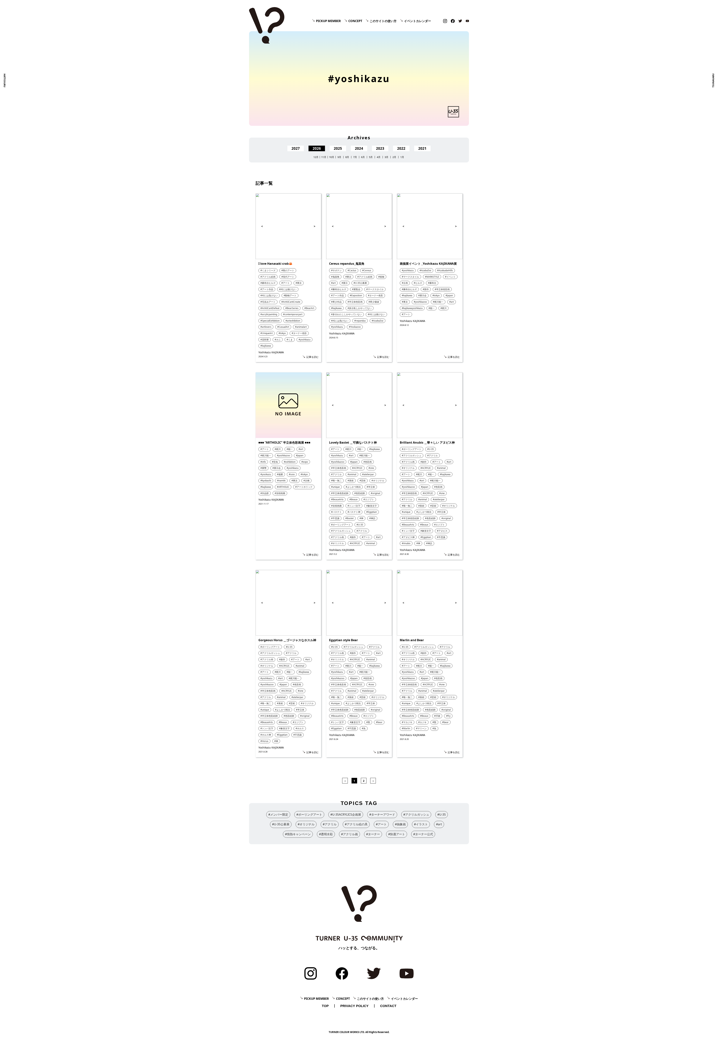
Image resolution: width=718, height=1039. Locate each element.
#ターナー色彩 (299, 333)
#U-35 (360, 524)
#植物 (381, 276)
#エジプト (368, 499)
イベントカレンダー (417, 21)
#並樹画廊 (280, 493)
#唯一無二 (336, 480)
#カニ (278, 339)
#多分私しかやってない (360, 308)
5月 (371, 157)
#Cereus (366, 270)
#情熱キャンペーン (298, 834)
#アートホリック (303, 486)
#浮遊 (437, 715)
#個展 (280, 474)
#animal (352, 474)
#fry (448, 715)
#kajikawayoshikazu (412, 308)
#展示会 (422, 295)
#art (333, 283)
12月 (315, 157)
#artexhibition (293, 320)
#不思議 (335, 518)
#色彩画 (367, 461)
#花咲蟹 (264, 339)
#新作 (426, 289)
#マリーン (421, 728)
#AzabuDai (377, 320)
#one (371, 468)
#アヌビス (442, 530)
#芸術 (363, 480)
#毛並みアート (267, 301)
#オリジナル (378, 480)
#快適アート (396, 834)
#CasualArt (283, 326)
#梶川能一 (438, 301)
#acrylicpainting (268, 314)
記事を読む (312, 357)
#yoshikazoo (420, 301)
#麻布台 (432, 283)
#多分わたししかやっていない (346, 314)
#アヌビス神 (408, 537)
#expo (304, 461)
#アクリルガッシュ (341, 530)
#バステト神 (354, 512)
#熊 (368, 722)
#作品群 (264, 493)
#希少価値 (374, 301)
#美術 (351, 480)
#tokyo (282, 333)
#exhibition (289, 461)
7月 (355, 157)
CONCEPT (355, 21)
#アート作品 (266, 289)
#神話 (372, 518)
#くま (290, 339)
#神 (361, 518)
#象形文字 (371, 505)
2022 (401, 148)
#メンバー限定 (278, 814)
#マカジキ (407, 722)
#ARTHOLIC (283, 486)
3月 (386, 157)
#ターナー (373, 834)
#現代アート (287, 276)
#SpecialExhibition (270, 320)
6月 (363, 157)
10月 (331, 157)
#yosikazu (265, 474)
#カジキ (422, 722)
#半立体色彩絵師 (339, 493)
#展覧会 (356, 289)
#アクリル (336, 474)
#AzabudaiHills (445, 270)
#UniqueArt (266, 333)
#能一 (432, 308)
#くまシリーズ (267, 270)
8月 (347, 157)
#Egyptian (371, 512)
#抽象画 (400, 824)
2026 (317, 148)
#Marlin (406, 728)
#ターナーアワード (382, 814)
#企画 (405, 283)
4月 (379, 157)
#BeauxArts (337, 499)
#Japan (449, 295)
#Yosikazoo (355, 326)
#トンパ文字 (354, 505)
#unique (335, 486)
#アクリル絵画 (267, 276)
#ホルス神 (265, 734)
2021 (422, 148)
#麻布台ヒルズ (267, 283)
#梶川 (444, 308)
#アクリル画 (337, 537)
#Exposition (356, 295)
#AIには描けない (287, 289)
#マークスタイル (374, 289)
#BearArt (309, 308)
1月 (402, 157)
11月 (323, 157)
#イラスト (421, 824)
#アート (285, 283)
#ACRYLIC (357, 468)
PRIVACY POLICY (354, 1006)
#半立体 (371, 486)
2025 (338, 148)
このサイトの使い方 (383, 21)
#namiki (281, 480)
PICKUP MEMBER (328, 21)
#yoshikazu (304, 339)
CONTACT (388, 1006)
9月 (339, 157)
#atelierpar (368, 474)
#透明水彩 (326, 834)
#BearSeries (291, 308)
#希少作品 (336, 301)
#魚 (364, 728)
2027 (296, 148)
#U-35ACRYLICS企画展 (345, 814)
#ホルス (300, 728)
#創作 (353, 537)
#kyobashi (265, 480)
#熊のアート (287, 270)
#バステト (336, 512)
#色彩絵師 (359, 493)
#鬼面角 (335, 276)
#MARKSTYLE (432, 276)
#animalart (301, 326)
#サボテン (336, 270)
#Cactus (352, 270)
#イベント (450, 276)
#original (375, 493)
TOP (325, 1006)
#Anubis (406, 543)
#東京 (299, 283)
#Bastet (349, 518)
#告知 (275, 461)
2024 (359, 148)
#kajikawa (265, 345)
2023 (380, 148)
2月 (394, 157)
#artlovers (265, 326)
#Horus (264, 741)
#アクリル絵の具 (356, 824)
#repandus (360, 320)
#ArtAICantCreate (290, 301)
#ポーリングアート (341, 524)
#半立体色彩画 (355, 301)
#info (263, 461)
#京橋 (306, 480)
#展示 (345, 283)
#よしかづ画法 (353, 486)
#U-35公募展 (360, 283)
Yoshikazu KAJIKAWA (271, 352)
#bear (379, 722)
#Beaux (353, 499)
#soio (292, 474)
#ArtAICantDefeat (269, 308)
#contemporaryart (292, 314)
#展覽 (263, 468)
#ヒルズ (418, 283)
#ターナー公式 (423, 834)
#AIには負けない (269, 295)
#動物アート (290, 295)
